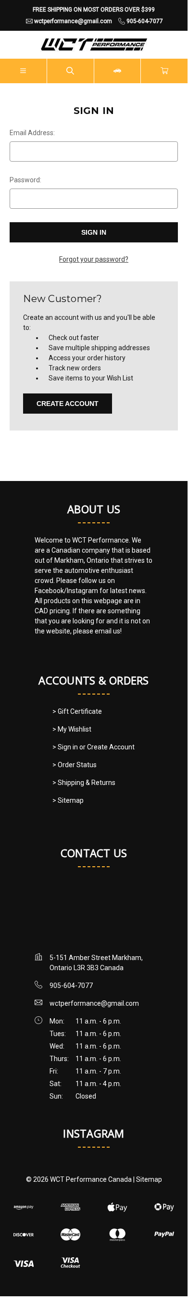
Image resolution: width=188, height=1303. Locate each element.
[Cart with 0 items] (164, 70)
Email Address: (32, 133)
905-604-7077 (71, 985)
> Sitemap (68, 800)
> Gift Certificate (77, 711)
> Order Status (74, 765)
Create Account (68, 403)
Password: (25, 180)
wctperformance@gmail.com (94, 1003)
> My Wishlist (71, 729)
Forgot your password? (93, 259)
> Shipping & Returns (83, 782)
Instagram (93, 1133)
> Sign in (65, 747)
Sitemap (149, 1179)
